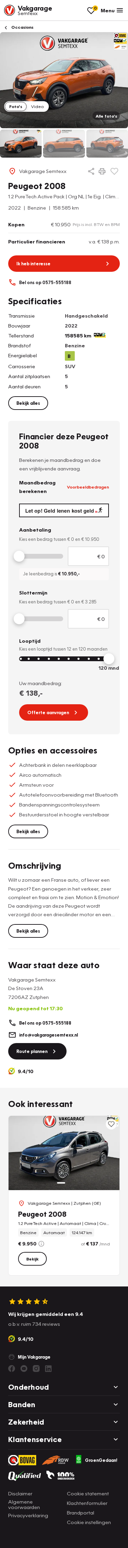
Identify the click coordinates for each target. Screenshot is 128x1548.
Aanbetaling (35, 529)
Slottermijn (33, 592)
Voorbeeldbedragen (88, 487)
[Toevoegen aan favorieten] (114, 171)
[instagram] (36, 1368)
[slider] (19, 556)
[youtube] (23, 1368)
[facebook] (11, 1368)
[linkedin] (48, 1368)
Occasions (21, 27)
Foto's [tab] (15, 106)
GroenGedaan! (101, 1460)
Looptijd (30, 641)
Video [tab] (37, 106)
